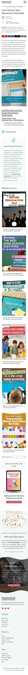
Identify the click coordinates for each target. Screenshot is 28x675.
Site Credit (21, 670)
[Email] (23, 36)
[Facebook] (11, 36)
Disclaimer (22, 668)
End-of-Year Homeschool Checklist (14, 125)
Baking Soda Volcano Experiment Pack (14, 497)
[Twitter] (8, 608)
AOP (6, 56)
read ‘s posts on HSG (10, 180)
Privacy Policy (6, 668)
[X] (17, 36)
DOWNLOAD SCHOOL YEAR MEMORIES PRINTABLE (12, 113)
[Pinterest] (5, 36)
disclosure (9, 31)
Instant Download (11, 131)
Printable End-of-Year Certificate (13, 123)
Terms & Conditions (14, 668)
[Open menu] (25, 2)
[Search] (24, 457)
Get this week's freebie (14, 502)
